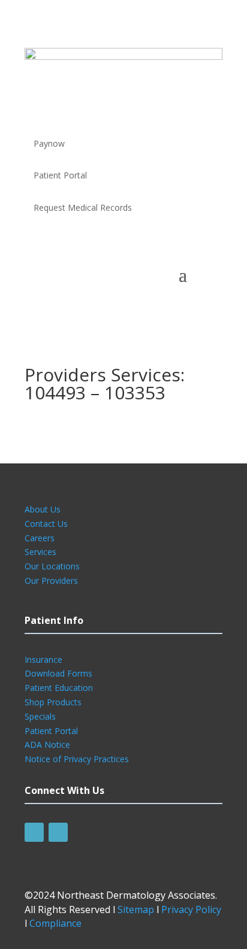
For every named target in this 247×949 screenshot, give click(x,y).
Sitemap (136, 909)
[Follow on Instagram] (58, 832)
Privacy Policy (191, 909)
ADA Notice (47, 744)
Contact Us (46, 523)
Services (40, 551)
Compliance (55, 923)
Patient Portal (51, 730)
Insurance (43, 659)
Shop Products (53, 702)
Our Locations (52, 566)
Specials (40, 716)
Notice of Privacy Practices (77, 759)
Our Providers (51, 580)
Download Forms (58, 673)
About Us (43, 509)
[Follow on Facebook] (34, 832)
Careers (40, 538)
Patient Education (59, 687)
